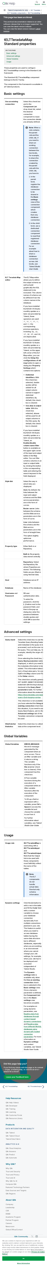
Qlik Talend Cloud (13, 1136)
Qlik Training (10, 1109)
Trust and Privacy (12, 1175)
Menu (44, 4)
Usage (9, 62)
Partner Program (12, 1220)
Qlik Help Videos (12, 1103)
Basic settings (11, 53)
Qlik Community (21, 1236)
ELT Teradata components (16, 13)
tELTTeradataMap (34, 13)
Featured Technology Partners (18, 1187)
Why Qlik (9, 1168)
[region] (23, 1251)
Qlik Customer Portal (14, 1115)
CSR (7, 1211)
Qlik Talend (10, 1133)
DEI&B (8, 1214)
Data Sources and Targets (16, 1190)
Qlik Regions (11, 1194)
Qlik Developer (11, 1106)
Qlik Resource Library (14, 1118)
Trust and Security (13, 1171)
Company (9, 1204)
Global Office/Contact (14, 1230)
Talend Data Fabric (13, 1139)
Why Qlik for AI (11, 1181)
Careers (9, 1223)
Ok (23, 1258)
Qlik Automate (11, 1158)
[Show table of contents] (4, 10)
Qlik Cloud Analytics (13, 1148)
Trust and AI (10, 1178)
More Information (23, 1263)
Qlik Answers (11, 1151)
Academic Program (13, 1217)
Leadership (10, 1207)
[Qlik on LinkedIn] (36, 1236)
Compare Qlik (11, 1184)
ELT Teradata (35, 10)
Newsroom (10, 1226)
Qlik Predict (10, 1155)
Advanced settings (13, 56)
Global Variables (12, 59)
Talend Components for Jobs (18, 10)
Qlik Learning (11, 1112)
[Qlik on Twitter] (32, 1236)
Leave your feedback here (17, 1077)
